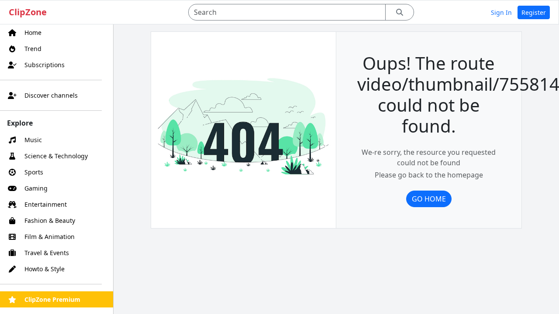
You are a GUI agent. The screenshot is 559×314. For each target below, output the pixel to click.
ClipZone (28, 12)
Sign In (501, 12)
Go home (429, 199)
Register (533, 12)
